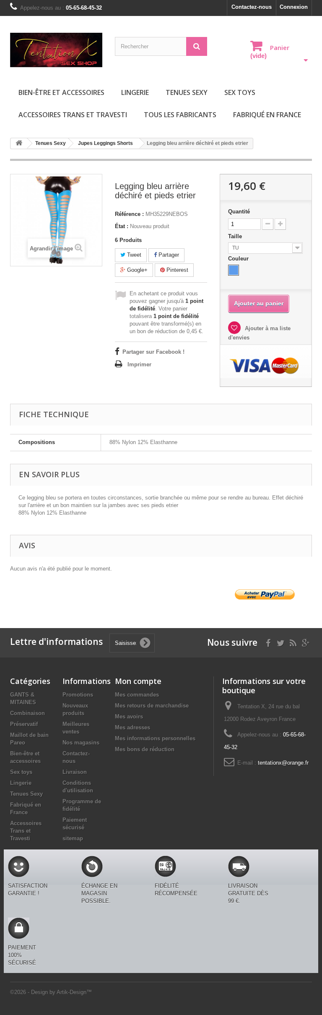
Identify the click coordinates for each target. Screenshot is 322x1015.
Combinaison (27, 713)
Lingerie (135, 92)
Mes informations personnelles (155, 738)
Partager (168, 255)
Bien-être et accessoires (61, 92)
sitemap (72, 838)
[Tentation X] (56, 50)
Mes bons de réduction (144, 749)
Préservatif (24, 724)
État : (121, 226)
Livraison (74, 772)
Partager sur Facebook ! (153, 352)
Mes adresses (132, 727)
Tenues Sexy (187, 92)
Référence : (129, 214)
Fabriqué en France (267, 114)
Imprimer (139, 364)
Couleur (239, 258)
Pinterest (176, 270)
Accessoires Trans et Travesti (72, 114)
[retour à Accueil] (19, 143)
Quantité (239, 211)
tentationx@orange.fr (283, 763)
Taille (236, 236)
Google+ (136, 270)
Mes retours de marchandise (152, 705)
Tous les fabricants (180, 114)
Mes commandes (137, 695)
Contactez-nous (251, 7)
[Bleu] (233, 270)
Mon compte (138, 681)
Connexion (294, 7)
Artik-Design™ (74, 992)
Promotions (77, 695)
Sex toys (239, 92)
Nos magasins (80, 742)
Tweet (133, 255)
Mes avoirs (129, 716)
